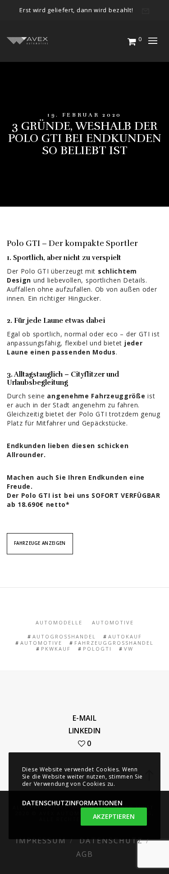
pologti (97, 648)
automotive (41, 642)
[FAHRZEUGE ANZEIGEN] (40, 536)
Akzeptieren (114, 816)
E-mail (84, 718)
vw (128, 648)
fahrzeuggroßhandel (114, 642)
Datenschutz (111, 841)
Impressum (41, 841)
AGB (84, 854)
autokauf (125, 636)
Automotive (113, 622)
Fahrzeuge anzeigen (39, 543)
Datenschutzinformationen (72, 802)
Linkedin (84, 731)
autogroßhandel (64, 636)
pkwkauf (56, 648)
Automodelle (59, 622)
